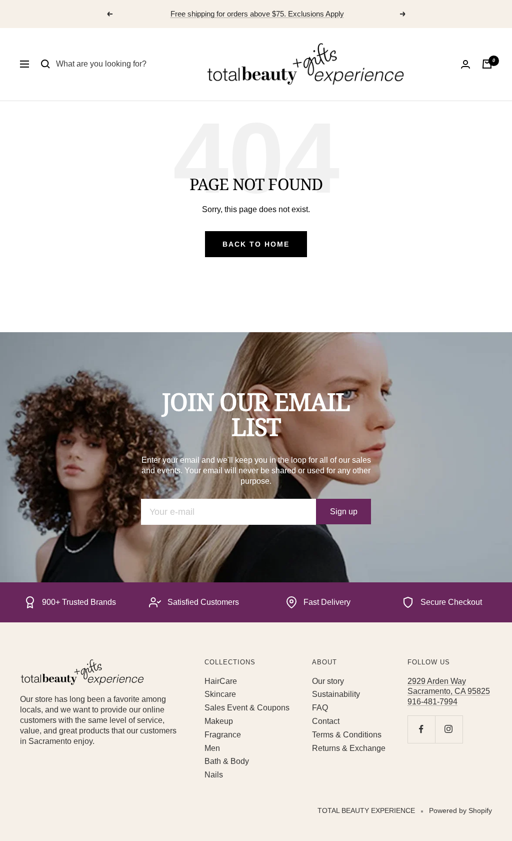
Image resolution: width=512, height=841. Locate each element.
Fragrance (222, 734)
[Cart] (487, 64)
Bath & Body (226, 761)
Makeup (218, 721)
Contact (326, 721)
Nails (213, 774)
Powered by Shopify (460, 810)
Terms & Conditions (347, 734)
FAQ (320, 707)
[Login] (465, 64)
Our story (328, 681)
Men (212, 748)
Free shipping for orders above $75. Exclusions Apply (257, 14)
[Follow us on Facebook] (421, 729)
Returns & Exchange (349, 748)
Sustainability (336, 694)
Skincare (220, 694)
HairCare (220, 681)
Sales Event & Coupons (247, 707)
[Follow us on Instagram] (448, 729)
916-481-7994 (433, 701)
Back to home (256, 244)
